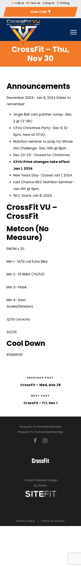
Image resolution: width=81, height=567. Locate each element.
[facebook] (35, 441)
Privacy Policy (25, 521)
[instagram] (45, 441)
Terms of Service (53, 521)
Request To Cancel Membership (40, 432)
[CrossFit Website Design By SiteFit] (40, 494)
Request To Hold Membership (40, 427)
